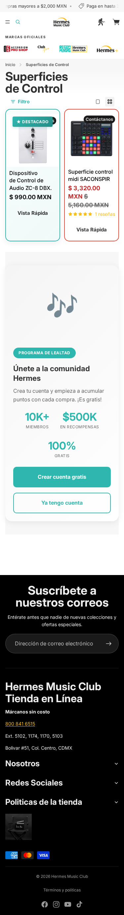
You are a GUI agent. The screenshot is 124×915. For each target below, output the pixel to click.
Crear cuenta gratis (62, 476)
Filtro (24, 101)
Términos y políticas (62, 889)
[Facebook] (45, 904)
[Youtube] (68, 904)
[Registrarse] (109, 644)
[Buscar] (22, 22)
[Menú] (7, 22)
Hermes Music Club (69, 876)
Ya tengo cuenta (62, 502)
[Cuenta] (101, 22)
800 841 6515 (20, 723)
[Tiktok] (79, 904)
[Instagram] (56, 904)
